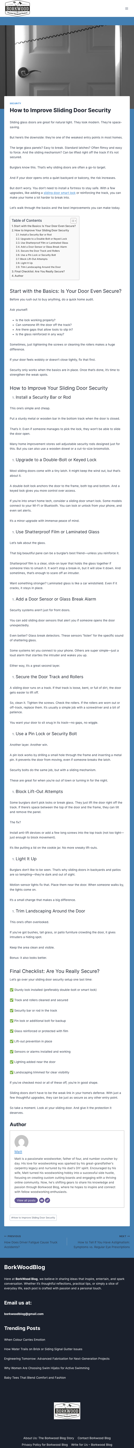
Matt (18, 1151)
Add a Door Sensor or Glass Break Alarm (44, 246)
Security (15, 103)
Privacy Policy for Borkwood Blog (45, 1444)
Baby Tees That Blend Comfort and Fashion (35, 1377)
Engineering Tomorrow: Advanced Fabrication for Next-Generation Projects (57, 1358)
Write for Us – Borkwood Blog (91, 1444)
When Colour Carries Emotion (24, 1339)
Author (19, 275)
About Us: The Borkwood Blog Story (48, 1438)
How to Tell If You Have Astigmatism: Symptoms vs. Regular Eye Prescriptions (102, 1242)
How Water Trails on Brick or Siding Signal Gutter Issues (43, 1349)
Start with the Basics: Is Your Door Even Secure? (45, 226)
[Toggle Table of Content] (72, 221)
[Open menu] (126, 8)
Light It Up (27, 263)
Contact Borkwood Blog (94, 1438)
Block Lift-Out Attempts (33, 259)
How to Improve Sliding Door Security (33, 1217)
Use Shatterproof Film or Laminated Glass (44, 242)
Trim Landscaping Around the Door (41, 267)
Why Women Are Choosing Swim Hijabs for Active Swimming (46, 1368)
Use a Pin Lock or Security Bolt (38, 255)
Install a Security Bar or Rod (36, 234)
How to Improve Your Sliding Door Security (41, 230)
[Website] (47, 1200)
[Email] (41, 1200)
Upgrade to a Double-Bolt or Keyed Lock (44, 238)
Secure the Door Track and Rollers (40, 250)
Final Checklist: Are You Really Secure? (40, 271)
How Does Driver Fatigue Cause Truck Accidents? (30, 1242)
